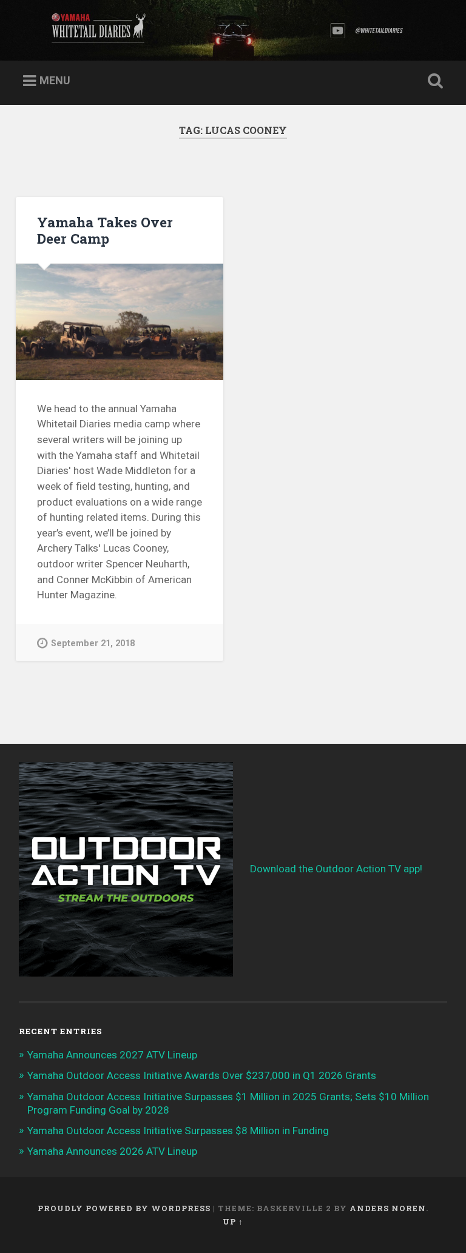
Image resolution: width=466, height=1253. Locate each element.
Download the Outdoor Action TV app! (336, 869)
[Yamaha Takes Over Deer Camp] (119, 322)
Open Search (433, 81)
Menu (54, 80)
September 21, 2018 (93, 643)
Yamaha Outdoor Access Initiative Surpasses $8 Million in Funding (178, 1130)
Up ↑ (233, 1221)
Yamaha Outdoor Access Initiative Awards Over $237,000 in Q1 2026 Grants (201, 1075)
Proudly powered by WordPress (124, 1208)
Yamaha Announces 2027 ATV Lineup (112, 1055)
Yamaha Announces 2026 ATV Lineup (112, 1151)
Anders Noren (388, 1208)
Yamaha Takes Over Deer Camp (105, 230)
